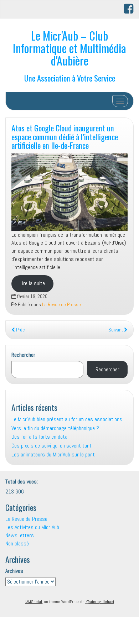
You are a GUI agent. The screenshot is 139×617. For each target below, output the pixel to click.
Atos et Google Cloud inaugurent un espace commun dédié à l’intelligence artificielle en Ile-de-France (64, 136)
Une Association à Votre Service (69, 78)
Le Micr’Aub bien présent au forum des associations (66, 419)
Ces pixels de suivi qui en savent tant (51, 445)
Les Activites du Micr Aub (32, 527)
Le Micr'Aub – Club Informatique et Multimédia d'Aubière (69, 48)
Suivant (116, 330)
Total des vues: (22, 481)
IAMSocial (33, 601)
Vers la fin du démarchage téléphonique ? (55, 428)
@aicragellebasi (100, 601)
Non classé (17, 543)
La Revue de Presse (61, 305)
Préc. (20, 330)
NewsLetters (19, 535)
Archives (14, 571)
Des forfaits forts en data (39, 436)
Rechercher (23, 355)
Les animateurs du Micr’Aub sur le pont (53, 454)
